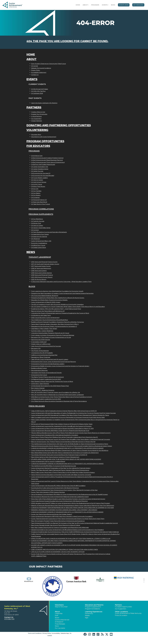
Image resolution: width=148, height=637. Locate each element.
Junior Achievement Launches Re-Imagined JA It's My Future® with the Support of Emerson (61, 426)
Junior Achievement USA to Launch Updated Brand (48, 461)
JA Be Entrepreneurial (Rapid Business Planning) (47, 160)
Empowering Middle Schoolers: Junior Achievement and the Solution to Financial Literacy (60, 366)
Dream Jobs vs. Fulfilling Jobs (40, 344)
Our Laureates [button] (60, 628)
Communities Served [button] (62, 620)
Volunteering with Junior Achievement (43, 137)
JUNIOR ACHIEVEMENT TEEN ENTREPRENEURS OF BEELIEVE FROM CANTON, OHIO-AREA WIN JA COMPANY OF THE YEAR (72, 507)
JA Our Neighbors (37, 219)
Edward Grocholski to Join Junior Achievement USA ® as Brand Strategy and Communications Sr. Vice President (67, 530)
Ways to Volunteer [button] (61, 607)
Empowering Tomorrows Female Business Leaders (47, 364)
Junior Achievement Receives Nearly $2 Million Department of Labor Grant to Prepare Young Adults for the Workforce (69, 450)
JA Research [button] (59, 622)
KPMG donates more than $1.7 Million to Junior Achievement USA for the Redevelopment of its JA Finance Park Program (70, 503)
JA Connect (35, 230)
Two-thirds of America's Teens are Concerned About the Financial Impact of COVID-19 (59, 455)
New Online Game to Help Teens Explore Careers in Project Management (55, 457)
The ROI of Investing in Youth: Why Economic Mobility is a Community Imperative (57, 304)
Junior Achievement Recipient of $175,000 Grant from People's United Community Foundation (62, 516)
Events (104, 5)
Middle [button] (87, 615)
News (113, 5)
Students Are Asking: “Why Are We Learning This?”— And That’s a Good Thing (56, 309)
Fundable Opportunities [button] (123, 607)
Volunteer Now (36, 134)
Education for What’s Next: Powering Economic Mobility (49, 300)
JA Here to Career (37, 180)
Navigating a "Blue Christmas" (40, 357)
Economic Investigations (39, 243)
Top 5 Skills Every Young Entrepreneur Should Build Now (49, 320)
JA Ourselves (35, 197)
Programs (95, 5)
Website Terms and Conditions (41, 68)
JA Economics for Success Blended (42, 175)
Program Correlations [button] (92, 609)
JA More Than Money (38, 186)
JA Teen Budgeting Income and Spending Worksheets (49, 232)
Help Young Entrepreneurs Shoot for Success (46, 346)
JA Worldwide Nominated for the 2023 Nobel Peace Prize (50, 386)
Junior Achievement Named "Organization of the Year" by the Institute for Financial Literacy (60, 468)
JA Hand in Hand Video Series (40, 228)
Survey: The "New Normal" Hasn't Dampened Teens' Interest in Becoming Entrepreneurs (60, 470)
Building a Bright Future (39, 368)
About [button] (57, 611)
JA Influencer (35, 238)
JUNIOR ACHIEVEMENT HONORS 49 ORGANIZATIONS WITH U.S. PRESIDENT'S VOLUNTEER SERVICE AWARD (67, 448)
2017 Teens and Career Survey (41, 266)
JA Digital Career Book (38, 247)
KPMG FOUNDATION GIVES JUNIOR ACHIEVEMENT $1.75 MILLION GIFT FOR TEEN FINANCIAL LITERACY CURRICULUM (70, 538)
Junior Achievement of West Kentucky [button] (128, 613)
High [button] (86, 618)
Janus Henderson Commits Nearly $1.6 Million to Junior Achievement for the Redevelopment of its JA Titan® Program (69, 494)
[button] (85, 634)
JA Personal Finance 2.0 (39, 200)
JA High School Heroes (38, 182)
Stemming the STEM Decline (40, 339)
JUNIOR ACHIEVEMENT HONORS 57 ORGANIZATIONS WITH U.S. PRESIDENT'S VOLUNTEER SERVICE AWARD (67, 512)
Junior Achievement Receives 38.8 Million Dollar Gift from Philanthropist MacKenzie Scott (60, 430)
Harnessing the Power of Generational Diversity (46, 372)
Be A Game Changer (38, 388)
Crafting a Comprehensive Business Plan (44, 355)
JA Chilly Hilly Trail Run (38, 91)
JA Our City (34, 189)
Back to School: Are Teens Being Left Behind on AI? (48, 311)
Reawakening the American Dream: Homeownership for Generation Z (54, 326)
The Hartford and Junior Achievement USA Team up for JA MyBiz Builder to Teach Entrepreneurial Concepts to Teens (69, 444)
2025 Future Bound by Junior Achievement (45, 317)
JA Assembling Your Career (40, 234)
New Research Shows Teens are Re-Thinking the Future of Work (52, 381)
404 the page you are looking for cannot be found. (67, 41)
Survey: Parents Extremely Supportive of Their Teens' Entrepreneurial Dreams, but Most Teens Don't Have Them (67, 518)
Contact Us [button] (8, 617)
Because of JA (36, 348)
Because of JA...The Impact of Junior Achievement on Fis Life (51, 337)
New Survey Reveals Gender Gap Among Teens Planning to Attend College (55, 525)
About (85, 5)
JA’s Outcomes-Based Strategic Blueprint (44, 295)
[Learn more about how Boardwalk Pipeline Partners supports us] (14, 580)
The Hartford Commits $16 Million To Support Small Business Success (53, 466)
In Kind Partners (36, 116)
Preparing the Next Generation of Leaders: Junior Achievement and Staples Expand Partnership (62, 293)
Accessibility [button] (56, 633)
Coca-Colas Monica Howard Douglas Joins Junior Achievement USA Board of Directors (59, 501)
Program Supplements (41, 214)
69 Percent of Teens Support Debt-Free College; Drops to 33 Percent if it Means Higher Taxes (61, 424)
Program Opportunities (45, 141)
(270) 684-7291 (9, 619)
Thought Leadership (40, 257)
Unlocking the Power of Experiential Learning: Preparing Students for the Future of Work (60, 313)
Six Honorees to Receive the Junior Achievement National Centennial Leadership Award (60, 496)
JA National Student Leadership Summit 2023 (46, 379)
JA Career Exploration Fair (39, 167)
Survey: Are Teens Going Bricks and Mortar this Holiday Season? (51, 514)
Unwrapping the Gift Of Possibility (42, 353)
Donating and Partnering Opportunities (58, 125)
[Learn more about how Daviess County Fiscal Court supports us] (38, 586)
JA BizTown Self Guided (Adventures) (43, 164)
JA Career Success (37, 171)
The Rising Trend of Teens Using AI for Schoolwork (47, 377)
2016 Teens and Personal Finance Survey (44, 262)
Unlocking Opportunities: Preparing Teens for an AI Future (50, 333)
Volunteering (37, 130)
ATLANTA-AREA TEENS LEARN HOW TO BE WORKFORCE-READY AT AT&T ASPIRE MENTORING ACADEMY (66, 459)
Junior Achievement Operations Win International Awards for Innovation (54, 435)
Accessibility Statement (38, 72)
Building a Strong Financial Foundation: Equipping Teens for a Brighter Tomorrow (57, 322)
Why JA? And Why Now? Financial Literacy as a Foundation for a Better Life (55, 392)
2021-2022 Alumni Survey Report (41, 277)
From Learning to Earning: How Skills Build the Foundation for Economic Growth (57, 291)
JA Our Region (36, 195)
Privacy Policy (35, 70)
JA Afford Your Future (38, 245)
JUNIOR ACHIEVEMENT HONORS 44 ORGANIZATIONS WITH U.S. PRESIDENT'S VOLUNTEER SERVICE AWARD (67, 463)
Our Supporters (36, 118)
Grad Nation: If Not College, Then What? (44, 328)
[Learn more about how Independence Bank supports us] (86, 580)
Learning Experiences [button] (93, 611)
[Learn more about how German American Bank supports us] (62, 580)
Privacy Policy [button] (47, 633)
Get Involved (138, 5)
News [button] (57, 626)
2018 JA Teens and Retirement (41, 268)
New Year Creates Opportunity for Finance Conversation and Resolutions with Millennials (60, 527)
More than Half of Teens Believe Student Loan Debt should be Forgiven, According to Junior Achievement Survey (68, 499)
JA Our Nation (35, 193)
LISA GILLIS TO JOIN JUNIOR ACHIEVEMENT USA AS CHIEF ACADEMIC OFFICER (57, 552)
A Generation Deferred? (39, 342)
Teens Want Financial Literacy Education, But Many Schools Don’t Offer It (55, 324)
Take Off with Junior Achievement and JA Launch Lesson (49, 359)
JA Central (34, 66)
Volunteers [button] (59, 605)
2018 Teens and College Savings (41, 273)
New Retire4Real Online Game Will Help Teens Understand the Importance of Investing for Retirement (65, 452)
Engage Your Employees (39, 114)
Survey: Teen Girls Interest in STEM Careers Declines (48, 492)
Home (78, 5)
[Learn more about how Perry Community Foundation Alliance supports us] (133, 580)
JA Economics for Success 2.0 (40, 173)
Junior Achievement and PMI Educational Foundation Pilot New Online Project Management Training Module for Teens (70, 415)
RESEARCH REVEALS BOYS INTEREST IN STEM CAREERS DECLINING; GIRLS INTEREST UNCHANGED (64, 510)
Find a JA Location (121, 615)
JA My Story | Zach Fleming (40, 383)
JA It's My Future (36, 184)
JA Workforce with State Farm (41, 315)
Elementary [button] (89, 613)
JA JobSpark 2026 (37, 93)
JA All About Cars (36, 155)
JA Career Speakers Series (39, 169)
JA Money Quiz (36, 223)
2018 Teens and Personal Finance (42, 275)
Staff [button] (56, 615)
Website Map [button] (65, 633)
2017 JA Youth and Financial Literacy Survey (45, 264)
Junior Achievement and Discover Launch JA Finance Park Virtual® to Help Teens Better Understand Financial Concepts (70, 439)
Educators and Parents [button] (94, 605)
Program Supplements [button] (93, 607)
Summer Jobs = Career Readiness (42, 331)
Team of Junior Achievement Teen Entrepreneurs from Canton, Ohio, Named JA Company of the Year (64, 490)
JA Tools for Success (37, 221)
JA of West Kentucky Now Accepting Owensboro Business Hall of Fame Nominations (59, 401)
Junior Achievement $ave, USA (41, 241)
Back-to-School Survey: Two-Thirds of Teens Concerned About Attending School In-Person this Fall (63, 441)
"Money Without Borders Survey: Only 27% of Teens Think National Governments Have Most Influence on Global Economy (71, 433)
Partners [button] (118, 605)
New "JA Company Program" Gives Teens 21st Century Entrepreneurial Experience (58, 521)
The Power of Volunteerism (40, 350)
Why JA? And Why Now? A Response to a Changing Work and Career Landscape (57, 394)
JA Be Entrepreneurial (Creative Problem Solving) (47, 158)
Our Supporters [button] (120, 609)
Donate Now (124, 5)
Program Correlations (41, 209)
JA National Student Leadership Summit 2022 (46, 399)
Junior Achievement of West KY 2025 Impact (45, 302)
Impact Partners (36, 121)
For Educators (38, 145)
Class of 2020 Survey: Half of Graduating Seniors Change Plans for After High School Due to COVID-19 (64, 411)
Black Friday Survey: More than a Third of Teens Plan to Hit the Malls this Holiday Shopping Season (63, 472)
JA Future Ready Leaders (39, 178)
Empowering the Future (39, 375)
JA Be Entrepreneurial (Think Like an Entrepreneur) (48, 162)
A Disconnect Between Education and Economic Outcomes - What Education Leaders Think (61, 281)
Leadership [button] (58, 613)
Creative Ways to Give (38, 112)
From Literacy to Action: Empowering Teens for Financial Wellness (52, 335)
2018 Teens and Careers (39, 270)
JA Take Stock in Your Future (40, 204)
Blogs (32, 286)
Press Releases (37, 406)
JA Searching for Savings (39, 236)
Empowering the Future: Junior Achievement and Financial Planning (53, 361)
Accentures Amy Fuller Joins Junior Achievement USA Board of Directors (55, 488)
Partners (33, 107)
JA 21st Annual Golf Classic (39, 89)
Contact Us (34, 74)
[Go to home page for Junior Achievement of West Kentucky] (12, 5)
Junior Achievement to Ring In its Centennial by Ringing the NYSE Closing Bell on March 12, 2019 (62, 428)
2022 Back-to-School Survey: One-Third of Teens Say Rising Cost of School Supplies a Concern (61, 397)
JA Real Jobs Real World (39, 202)
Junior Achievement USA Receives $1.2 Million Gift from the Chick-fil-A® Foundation (58, 485)
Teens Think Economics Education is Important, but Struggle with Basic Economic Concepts (61, 474)
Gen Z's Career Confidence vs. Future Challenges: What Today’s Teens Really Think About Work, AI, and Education (68, 306)
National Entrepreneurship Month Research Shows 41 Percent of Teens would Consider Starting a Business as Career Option (71, 446)
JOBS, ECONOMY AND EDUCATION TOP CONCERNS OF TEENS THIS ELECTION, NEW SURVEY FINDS (64, 549)
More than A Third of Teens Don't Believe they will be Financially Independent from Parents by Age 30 (64, 437)
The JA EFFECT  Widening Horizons (42, 390)
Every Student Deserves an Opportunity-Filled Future (48, 63)
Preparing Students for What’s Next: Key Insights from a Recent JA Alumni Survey (57, 298)
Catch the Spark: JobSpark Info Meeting (44, 103)
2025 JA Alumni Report (38, 279)
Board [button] (57, 618)
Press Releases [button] (60, 624)
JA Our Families (36, 191)
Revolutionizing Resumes (39, 370)
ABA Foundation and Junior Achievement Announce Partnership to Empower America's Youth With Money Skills (68, 417)
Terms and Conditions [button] (35, 633)
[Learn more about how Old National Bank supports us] (109, 578)
